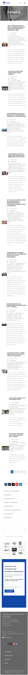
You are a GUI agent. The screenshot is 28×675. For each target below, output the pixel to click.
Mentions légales (17, 672)
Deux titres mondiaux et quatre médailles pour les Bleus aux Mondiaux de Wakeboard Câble (16, 28)
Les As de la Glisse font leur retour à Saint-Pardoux (15, 73)
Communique (20, 39)
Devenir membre (9, 655)
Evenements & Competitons (14, 268)
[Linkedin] (20, 484)
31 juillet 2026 (13, 208)
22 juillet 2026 (13, 358)
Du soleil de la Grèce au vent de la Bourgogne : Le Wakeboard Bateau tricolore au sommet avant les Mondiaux (16, 203)
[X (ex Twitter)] (9, 484)
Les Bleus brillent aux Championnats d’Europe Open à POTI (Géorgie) (16, 305)
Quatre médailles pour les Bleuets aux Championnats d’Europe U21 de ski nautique (16, 115)
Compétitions (11, 40)
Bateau (18, 36)
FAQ (22, 43)
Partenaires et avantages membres (12, 510)
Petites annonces (8, 517)
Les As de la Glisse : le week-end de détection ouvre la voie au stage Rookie (16, 354)
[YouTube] (16, 484)
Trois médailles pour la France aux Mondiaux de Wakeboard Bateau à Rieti (16, 155)
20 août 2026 (13, 32)
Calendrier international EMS (11, 502)
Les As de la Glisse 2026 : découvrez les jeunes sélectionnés (16, 435)
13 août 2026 (12, 119)
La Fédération (8, 651)
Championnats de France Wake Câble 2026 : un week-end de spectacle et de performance (16, 255)
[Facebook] (5, 484)
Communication (12, 39)
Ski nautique (15, 320)
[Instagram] (13, 484)
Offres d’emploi (7, 495)
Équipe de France (12, 86)
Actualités (13, 36)
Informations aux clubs (9, 498)
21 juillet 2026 (15, 402)
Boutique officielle (8, 506)
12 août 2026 (13, 159)
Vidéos (6, 663)
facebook (17, 43)
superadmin (13, 34)
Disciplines (19, 40)
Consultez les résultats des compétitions (17, 398)
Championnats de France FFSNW (16, 37)
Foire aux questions (8, 513)
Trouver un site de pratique (11, 491)
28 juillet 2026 (13, 259)
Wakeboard (14, 44)
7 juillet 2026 (14, 439)
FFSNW (9, 44)
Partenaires (7, 659)
